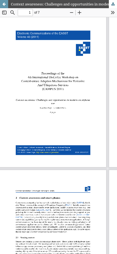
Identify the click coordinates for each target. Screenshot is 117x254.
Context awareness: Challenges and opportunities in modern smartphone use (64, 4)
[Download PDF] (113, 4)
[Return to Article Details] (4, 4)
